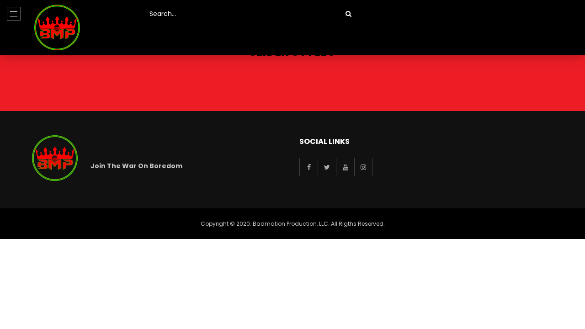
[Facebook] (308, 167)
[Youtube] (345, 167)
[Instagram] (363, 167)
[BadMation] (57, 27)
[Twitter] (327, 167)
